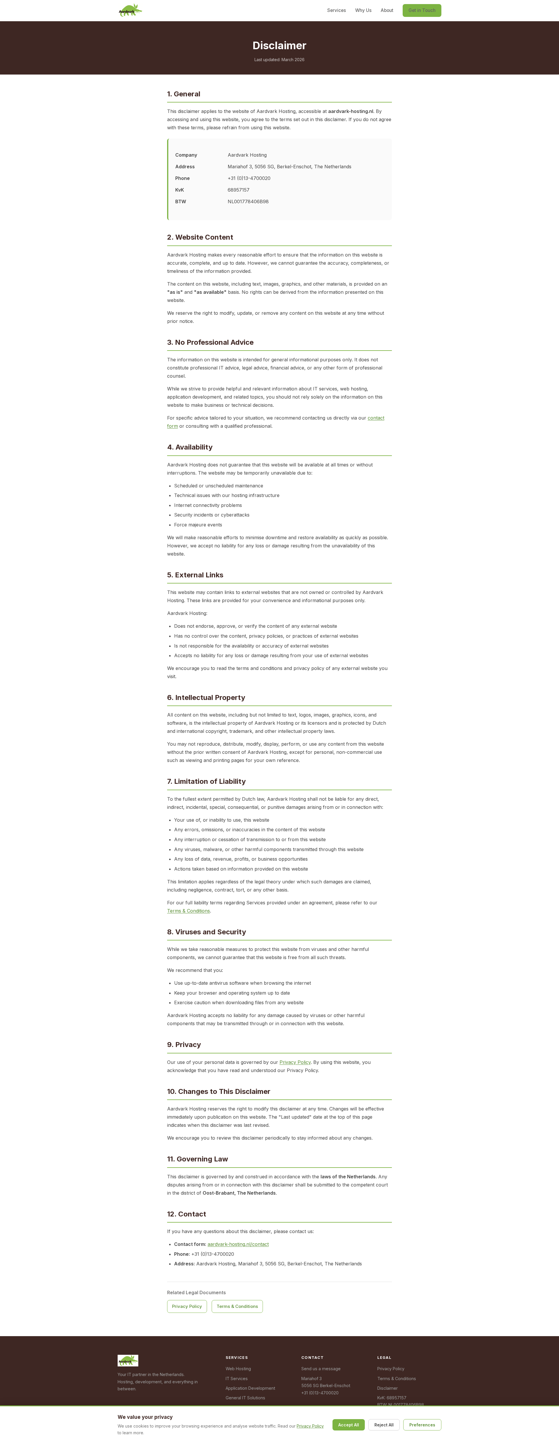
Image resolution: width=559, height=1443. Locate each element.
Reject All (384, 1424)
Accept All (348, 1424)
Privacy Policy (295, 1062)
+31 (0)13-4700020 (320, 1392)
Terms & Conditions (188, 911)
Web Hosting (238, 1368)
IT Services (237, 1378)
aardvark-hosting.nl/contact (238, 1244)
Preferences (422, 1424)
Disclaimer (387, 1388)
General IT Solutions (245, 1397)
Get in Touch (422, 10)
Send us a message (321, 1368)
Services (336, 10)
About (387, 10)
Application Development (250, 1388)
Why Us (363, 10)
